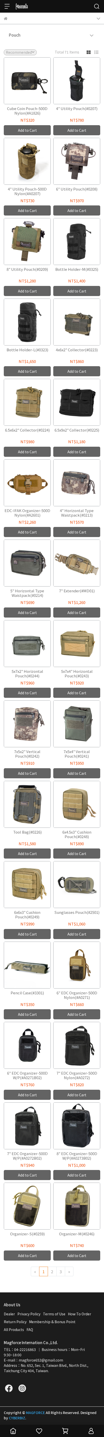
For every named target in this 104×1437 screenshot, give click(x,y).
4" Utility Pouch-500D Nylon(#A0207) (27, 191)
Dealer (9, 1313)
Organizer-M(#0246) (76, 1234)
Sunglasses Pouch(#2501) (76, 912)
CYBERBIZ (17, 1417)
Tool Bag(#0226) (27, 832)
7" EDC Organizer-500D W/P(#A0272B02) (27, 1155)
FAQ (30, 1329)
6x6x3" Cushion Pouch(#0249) (27, 914)
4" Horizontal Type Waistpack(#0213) (77, 512)
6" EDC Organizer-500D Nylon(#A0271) (77, 995)
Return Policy (15, 1321)
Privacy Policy (28, 1313)
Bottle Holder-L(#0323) (27, 350)
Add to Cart (27, 130)
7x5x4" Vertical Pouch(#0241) (77, 753)
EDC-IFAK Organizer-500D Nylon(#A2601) (27, 512)
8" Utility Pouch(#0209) (27, 269)
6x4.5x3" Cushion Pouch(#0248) (76, 834)
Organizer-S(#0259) (27, 1234)
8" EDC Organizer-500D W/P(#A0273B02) (77, 1155)
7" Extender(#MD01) (77, 591)
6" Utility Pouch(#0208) (76, 189)
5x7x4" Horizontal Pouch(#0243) (77, 673)
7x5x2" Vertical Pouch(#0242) (27, 753)
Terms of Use (54, 1313)
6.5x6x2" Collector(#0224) (27, 430)
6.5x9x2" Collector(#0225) (77, 430)
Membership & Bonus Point (52, 1321)
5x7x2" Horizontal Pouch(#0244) (27, 673)
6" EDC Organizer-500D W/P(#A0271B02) (27, 1075)
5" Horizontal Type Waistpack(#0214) (27, 593)
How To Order (79, 1313)
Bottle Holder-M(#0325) (76, 269)
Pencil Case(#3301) (27, 993)
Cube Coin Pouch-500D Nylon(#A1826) (27, 110)
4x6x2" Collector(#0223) (77, 350)
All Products (14, 1329)
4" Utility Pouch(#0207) (76, 108)
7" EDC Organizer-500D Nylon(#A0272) (77, 1075)
